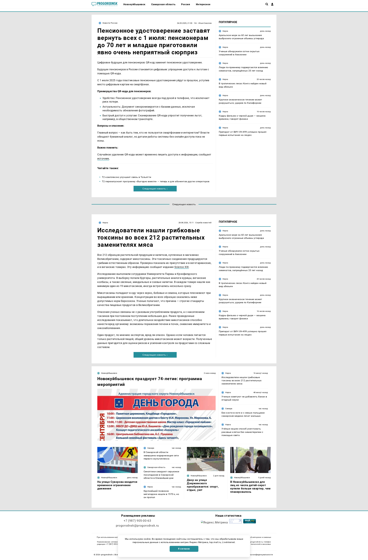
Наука (225, 31)
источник (103, 158)
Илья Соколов (205, 23)
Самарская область (156, 467)
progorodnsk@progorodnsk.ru (137, 525)
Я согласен (184, 548)
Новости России (109, 23)
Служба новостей (203, 223)
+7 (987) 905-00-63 (137, 520)
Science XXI (181, 266)
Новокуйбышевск (109, 373)
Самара (228, 408)
